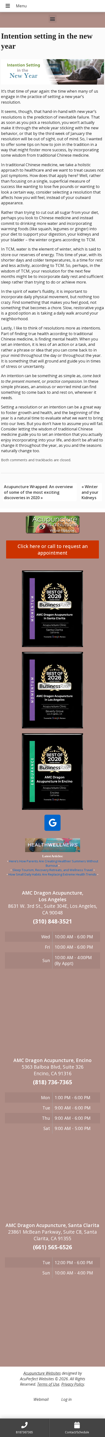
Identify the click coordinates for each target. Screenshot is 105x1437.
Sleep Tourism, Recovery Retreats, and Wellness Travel (52, 870)
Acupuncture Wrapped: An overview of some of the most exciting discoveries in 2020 (38, 492)
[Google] (52, 823)
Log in (66, 1399)
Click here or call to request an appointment (53, 549)
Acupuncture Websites (42, 1373)
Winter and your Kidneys (90, 492)
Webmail (41, 1399)
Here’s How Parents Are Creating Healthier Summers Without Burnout (53, 863)
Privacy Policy (72, 1384)
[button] (53, 19)
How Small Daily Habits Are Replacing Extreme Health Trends (52, 874)
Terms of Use (48, 1384)
